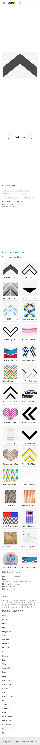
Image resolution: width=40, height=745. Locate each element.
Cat (3, 635)
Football (5, 688)
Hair (3, 692)
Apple (4, 623)
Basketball (6, 639)
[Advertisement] (20, 31)
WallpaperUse (7, 668)
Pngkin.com (6, 720)
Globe (4, 704)
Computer (5, 708)
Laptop (4, 652)
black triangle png (9, 194)
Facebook (5, 729)
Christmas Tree (7, 680)
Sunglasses (6, 631)
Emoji (4, 676)
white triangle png (22, 190)
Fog (3, 660)
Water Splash (7, 716)
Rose (4, 672)
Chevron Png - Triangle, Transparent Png (17, 277)
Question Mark (7, 724)
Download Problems (18, 252)
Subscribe (6, 643)
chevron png (7, 190)
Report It (5, 252)
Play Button (6, 647)
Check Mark (6, 684)
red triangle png (29, 198)
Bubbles (5, 656)
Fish (3, 700)
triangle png (24, 194)
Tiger (4, 664)
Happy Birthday (7, 696)
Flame (4, 619)
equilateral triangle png (11, 198)
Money (4, 733)
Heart (4, 615)
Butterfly (5, 627)
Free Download (20, 137)
